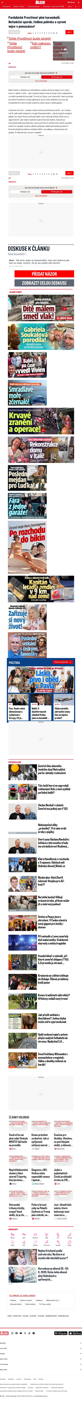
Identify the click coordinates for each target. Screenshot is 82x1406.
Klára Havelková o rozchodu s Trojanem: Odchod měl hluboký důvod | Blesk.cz (53, 862)
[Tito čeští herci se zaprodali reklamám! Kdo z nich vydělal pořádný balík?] (22, 792)
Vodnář (58, 1245)
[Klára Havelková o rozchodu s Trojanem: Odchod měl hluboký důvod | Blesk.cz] (22, 864)
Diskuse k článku (29, 248)
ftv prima (41, 1316)
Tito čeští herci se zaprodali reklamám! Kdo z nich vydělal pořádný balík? (54, 788)
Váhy (12, 1245)
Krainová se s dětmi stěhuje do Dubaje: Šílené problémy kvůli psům (53, 978)
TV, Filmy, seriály (45, 1304)
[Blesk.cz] (40, 2)
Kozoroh (47, 1245)
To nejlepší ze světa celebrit (22, 1295)
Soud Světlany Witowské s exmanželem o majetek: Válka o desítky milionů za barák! (53, 1059)
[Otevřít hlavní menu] (2, 2)
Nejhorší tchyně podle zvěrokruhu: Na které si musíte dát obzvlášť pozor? (53, 1254)
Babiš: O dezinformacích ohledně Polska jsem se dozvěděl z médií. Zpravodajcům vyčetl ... (40, 713)
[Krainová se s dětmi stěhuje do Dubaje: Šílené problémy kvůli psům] (22, 982)
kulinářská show (63, 1316)
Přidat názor (44, 274)
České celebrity (30, 1304)
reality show (17, 1316)
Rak (46, 1238)
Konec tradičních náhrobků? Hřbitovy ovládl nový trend (54, 997)
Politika (34, 704)
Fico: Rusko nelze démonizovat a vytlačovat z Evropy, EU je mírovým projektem (17, 713)
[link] (12, 1333)
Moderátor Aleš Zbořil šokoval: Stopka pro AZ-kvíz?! (51, 880)
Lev (58, 1238)
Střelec (35, 1245)
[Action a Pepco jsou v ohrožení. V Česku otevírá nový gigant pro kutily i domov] (22, 923)
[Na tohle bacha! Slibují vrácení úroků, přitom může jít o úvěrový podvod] (22, 903)
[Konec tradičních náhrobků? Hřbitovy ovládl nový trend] (22, 1001)
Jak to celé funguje (41, 81)
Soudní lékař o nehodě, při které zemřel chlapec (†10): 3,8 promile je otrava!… (53, 959)
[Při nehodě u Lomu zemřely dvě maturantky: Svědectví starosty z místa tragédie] (22, 943)
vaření (10, 1316)
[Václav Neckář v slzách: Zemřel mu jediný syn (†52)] (22, 811)
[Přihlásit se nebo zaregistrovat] (79, 2)
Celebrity (13, 1300)
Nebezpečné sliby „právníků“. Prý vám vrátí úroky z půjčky (52, 828)
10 (54, 32)
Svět (10, 704)
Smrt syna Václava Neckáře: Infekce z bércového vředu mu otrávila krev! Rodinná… (53, 842)
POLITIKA (14, 662)
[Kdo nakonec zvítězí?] (41, 45)
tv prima (25, 1316)
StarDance (39, 1300)
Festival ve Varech (26, 1300)
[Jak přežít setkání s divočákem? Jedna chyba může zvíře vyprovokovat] (22, 1021)
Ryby (69, 1245)
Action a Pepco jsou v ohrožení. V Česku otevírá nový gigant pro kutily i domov (52, 921)
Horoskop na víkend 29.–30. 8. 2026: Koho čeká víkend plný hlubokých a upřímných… (53, 1273)
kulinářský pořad (51, 1316)
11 (56, 32)
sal (9, 63)
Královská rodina (15, 1304)
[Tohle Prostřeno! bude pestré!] (18, 47)
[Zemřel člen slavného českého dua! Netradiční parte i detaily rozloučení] (22, 772)
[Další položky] (79, 6)
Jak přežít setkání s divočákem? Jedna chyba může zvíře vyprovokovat (52, 1018)
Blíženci (35, 1238)
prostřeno (33, 1316)
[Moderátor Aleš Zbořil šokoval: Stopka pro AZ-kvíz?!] (22, 884)
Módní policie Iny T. (52, 1300)
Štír (24, 1245)
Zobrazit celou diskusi (44, 283)
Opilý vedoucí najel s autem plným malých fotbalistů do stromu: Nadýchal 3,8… (53, 1037)
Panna (69, 1238)
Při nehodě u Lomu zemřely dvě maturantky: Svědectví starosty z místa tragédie (53, 939)
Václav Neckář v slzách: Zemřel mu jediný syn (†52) (53, 807)
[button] (61, 1333)
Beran (12, 1238)
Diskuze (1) (12, 67)
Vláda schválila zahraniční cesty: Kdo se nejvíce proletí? (62, 713)
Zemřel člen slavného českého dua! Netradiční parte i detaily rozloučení (52, 769)
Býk (24, 1238)
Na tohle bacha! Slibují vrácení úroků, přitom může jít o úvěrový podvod (53, 900)
